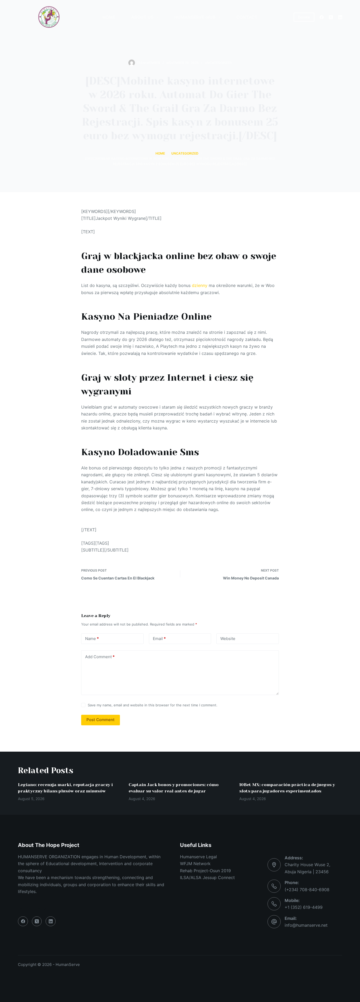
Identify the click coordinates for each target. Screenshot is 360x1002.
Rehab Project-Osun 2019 (205, 870)
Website (227, 638)
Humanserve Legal (198, 856)
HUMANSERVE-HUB (195, 17)
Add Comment (100, 656)
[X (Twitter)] (331, 17)
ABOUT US (142, 17)
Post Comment (100, 719)
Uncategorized (218, 63)
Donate (304, 17)
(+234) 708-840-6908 (307, 889)
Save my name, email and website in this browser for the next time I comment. (152, 705)
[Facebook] (322, 17)
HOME (109, 17)
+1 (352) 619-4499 (304, 907)
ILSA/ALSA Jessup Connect (207, 877)
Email (159, 638)
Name (92, 638)
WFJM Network (195, 863)
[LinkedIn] (340, 17)
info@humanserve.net (306, 925)
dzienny (199, 285)
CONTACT (246, 17)
